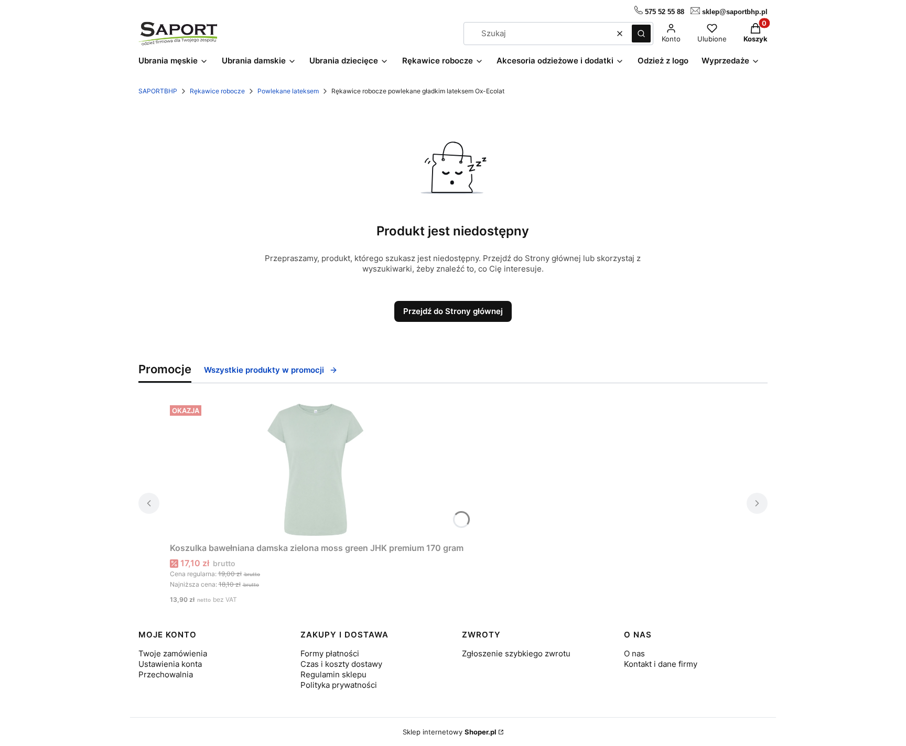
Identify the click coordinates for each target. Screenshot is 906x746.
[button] (641, 33)
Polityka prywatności (338, 685)
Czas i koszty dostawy (341, 664)
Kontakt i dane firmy (660, 664)
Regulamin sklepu (333, 674)
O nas (634, 653)
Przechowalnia (165, 674)
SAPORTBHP (157, 91)
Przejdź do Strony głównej (453, 311)
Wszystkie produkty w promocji (264, 370)
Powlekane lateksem (288, 91)
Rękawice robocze (217, 91)
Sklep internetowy (450, 732)
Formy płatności (329, 653)
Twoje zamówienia (172, 653)
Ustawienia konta (170, 664)
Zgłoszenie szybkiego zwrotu (516, 653)
